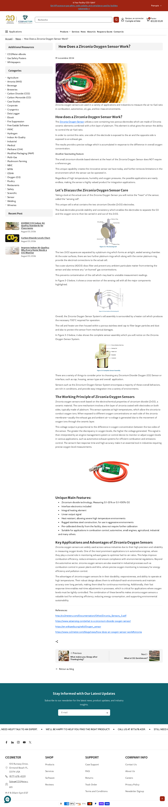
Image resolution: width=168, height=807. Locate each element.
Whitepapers (13, 62)
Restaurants (13, 185)
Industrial (12, 141)
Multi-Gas (12, 157)
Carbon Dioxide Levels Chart (35, 238)
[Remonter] (162, 799)
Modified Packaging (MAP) (20, 153)
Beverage (12, 85)
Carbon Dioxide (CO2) (18, 93)
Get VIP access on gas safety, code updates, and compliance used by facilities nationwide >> (84, 7)
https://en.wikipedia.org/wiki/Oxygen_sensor (78, 626)
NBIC (9, 165)
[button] (154, 20)
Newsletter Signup (134, 791)
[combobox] (73, 19)
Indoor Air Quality (16, 137)
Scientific (12, 193)
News (18, 38)
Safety (10, 189)
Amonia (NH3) (14, 81)
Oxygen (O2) (14, 177)
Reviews (49, 784)
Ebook (10, 117)
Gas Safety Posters (16, 58)
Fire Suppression (15, 121)
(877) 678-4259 (17, 776)
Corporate (12, 105)
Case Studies (13, 101)
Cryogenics (13, 109)
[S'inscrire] (107, 713)
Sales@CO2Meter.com (18, 784)
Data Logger (13, 113)
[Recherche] (116, 20)
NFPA (10, 169)
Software (49, 777)
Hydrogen (12, 133)
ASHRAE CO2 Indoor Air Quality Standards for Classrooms (33, 225)
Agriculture (12, 77)
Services (49, 771)
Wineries (11, 205)
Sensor (10, 197)
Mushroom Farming (17, 161)
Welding (11, 201)
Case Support (92, 764)
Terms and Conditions (96, 791)
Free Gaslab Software (18, 125)
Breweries (12, 89)
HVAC (10, 129)
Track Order (91, 784)
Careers (129, 777)
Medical (11, 145)
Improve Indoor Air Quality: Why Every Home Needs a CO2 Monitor (35, 250)
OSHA (10, 173)
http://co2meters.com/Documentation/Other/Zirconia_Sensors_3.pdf (90, 615)
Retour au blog (66, 669)
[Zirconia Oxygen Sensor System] (109, 471)
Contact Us (131, 764)
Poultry (11, 181)
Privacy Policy (132, 784)
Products (64, 31)
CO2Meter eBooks (16, 54)
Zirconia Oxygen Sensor (72, 121)
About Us (130, 771)
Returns (89, 777)
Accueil (8, 38)
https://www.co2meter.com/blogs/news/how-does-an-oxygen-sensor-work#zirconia (98, 632)
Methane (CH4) (15, 149)
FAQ (87, 771)
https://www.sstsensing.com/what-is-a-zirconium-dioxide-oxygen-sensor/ (93, 621)
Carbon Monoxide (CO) (19, 97)
